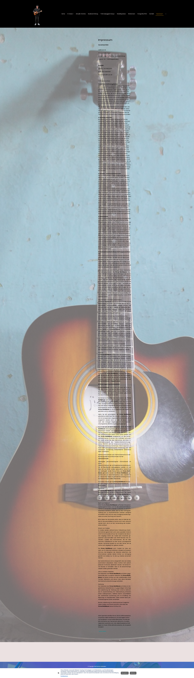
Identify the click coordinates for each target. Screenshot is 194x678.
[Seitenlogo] (37, 13)
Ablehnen (133, 673)
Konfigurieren (64, 676)
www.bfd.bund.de (103, 458)
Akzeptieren (124, 673)
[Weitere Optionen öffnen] (165, 13)
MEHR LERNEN (102, 631)
